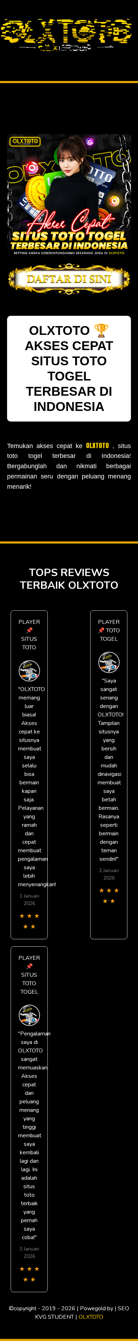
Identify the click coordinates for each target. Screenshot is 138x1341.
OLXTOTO (97, 445)
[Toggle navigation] (7, 57)
